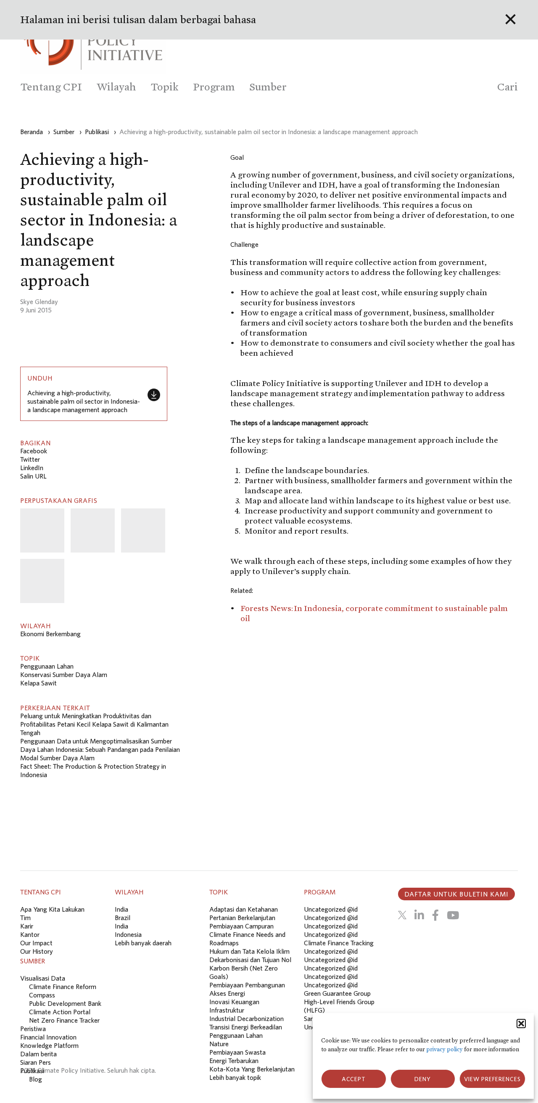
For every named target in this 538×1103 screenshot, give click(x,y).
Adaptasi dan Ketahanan (243, 909)
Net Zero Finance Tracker (64, 1020)
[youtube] (453, 915)
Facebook (33, 451)
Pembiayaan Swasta (237, 1052)
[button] (521, 1023)
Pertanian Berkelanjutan (242, 917)
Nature (219, 1043)
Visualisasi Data (42, 978)
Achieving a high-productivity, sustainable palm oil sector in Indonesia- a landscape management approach (83, 401)
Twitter (30, 459)
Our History (36, 951)
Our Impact (36, 943)
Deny (422, 1079)
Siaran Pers (35, 1062)
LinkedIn (31, 467)
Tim (25, 917)
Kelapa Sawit (38, 683)
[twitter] (402, 915)
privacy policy (444, 1049)
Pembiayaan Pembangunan (247, 985)
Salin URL (33, 476)
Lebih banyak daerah (143, 943)
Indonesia (128, 934)
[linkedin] (419, 915)
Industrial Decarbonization (246, 1018)
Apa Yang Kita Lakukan (52, 909)
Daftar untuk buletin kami (456, 894)
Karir (26, 926)
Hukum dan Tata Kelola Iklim (249, 951)
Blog (35, 1079)
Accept (354, 1079)
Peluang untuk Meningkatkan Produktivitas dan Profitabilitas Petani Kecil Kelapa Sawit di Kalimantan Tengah (94, 724)
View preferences (492, 1079)
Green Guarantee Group (337, 993)
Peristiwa (33, 1028)
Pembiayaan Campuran (241, 926)
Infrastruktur (226, 1010)
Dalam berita (38, 1054)
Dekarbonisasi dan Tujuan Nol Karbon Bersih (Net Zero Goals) (250, 968)
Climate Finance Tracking (339, 943)
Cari (507, 86)
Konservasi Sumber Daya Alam (63, 674)
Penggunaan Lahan (47, 666)
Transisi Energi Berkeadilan (245, 1027)
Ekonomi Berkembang (50, 633)
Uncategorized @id (331, 909)
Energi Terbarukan (233, 1060)
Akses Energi (227, 993)
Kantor (30, 934)
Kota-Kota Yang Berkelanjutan (252, 1069)
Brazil (122, 917)
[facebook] (435, 915)
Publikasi (32, 1070)
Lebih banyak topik (235, 1077)
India (121, 909)
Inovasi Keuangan (234, 1001)
